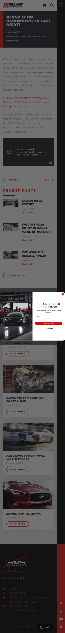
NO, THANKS (49, 328)
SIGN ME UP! (49, 323)
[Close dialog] (63, 294)
